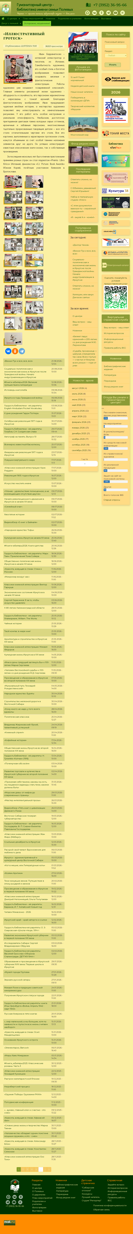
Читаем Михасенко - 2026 (17, 912)
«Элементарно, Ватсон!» (16, 1047)
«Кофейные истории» (15, 740)
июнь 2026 (77, 399)
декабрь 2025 (79, 433)
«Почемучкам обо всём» (16, 763)
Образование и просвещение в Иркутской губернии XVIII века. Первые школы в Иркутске (26, 964)
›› (84, 463)
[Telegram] (22, 351)
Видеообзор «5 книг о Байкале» (20, 522)
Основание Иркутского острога (21, 1040)
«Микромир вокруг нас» (16, 577)
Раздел (108, 51)
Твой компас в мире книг (17, 631)
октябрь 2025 (79, 445)
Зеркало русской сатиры (17, 980)
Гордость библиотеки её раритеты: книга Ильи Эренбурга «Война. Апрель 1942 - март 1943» (25, 1006)
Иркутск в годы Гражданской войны (23, 398)
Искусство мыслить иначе (17, 483)
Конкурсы (87, 1194)
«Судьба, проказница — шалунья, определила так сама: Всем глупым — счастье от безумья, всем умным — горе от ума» (85, 358)
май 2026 (76, 405)
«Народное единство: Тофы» (19, 530)
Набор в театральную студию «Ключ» (82, 198)
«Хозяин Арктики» (13, 873)
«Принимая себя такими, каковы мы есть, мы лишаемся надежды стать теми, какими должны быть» (26, 785)
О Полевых (38, 1191)
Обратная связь (101, 1209)
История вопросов (114, 333)
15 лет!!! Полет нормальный (78, 79)
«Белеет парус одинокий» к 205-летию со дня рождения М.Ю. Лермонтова (85, 340)
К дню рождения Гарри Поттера (21, 413)
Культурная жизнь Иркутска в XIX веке (24, 654)
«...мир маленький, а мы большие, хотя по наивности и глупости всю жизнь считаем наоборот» (26, 1024)
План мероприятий (33, 18)
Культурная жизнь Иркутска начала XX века (26, 538)
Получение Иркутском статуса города (24, 995)
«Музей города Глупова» (17, 972)
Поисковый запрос (115, 42)
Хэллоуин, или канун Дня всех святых (83, 296)
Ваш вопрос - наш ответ (82, 323)
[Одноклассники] (15, 351)
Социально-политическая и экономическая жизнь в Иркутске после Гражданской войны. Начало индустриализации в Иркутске (84, 269)
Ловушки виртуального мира (19, 460)
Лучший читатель (90, 1197)
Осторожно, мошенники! (37, 23)
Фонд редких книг (113, 386)
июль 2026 (77, 394)
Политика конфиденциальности (110, 1205)
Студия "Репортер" (91, 1200)
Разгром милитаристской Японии (21, 1079)
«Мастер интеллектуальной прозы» (22, 800)
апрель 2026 (78, 411)
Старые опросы (112, 500)
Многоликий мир (80, 135)
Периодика (110, 381)
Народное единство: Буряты (19, 693)
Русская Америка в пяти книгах (20, 1014)
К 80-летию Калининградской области (24, 608)
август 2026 (78, 388)
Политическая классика (16, 717)
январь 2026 (78, 427)
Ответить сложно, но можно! (81, 181)
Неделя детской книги (82, 86)
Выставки (106, 18)
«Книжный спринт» (14, 732)
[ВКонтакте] (8, 351)
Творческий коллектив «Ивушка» (83, 108)
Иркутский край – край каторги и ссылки (25, 920)
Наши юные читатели (82, 92)
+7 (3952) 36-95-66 (110, 5)
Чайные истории (13, 623)
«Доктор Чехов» (81, 245)
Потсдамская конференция (18, 1102)
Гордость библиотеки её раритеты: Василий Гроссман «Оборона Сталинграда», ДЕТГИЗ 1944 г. (22, 954)
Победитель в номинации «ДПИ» (80, 99)
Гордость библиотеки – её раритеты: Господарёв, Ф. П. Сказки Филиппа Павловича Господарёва (23, 826)
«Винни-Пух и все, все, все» (18, 361)
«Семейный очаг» (13, 506)
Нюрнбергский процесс (17, 1086)
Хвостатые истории (14, 514)
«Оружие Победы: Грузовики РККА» (23, 1094)
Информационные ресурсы (113, 340)
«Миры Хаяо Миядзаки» (16, 1055)
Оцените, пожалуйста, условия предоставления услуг (116, 281)
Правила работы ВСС (115, 348)
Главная (3, 18)
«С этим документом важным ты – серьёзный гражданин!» (83, 208)
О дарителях (38, 1194)
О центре (11, 18)
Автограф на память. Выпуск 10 (20, 436)
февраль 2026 (79, 422)
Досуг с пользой (9, 23)
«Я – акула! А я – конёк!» (83, 59)
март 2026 (77, 416)
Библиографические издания (115, 368)
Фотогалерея (91, 18)
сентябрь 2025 (79, 450)
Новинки (50, 18)
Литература (110, 375)
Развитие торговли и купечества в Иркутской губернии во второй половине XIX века (26, 774)
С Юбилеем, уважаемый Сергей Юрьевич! (83, 189)
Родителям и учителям (69, 18)
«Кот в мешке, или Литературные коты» (24, 865)
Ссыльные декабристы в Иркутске (22, 842)
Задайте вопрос (116, 1184)
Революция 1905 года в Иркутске (21, 475)
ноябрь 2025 (78, 439)
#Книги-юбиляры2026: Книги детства (23, 545)
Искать (113, 64)
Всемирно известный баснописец (22, 444)
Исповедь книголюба (15, 390)
